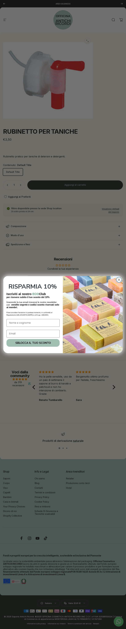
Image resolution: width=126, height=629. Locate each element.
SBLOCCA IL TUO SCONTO (33, 343)
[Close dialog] (119, 279)
